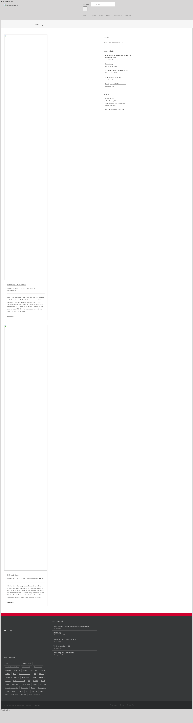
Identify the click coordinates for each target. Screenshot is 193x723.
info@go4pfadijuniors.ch (116, 109)
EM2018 (7, 674)
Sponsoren (43, 684)
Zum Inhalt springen (7, 1)
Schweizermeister (25, 684)
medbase (7, 681)
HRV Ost (16, 677)
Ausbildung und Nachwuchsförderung (116, 71)
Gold (35, 674)
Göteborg (41, 674)
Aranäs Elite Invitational (12, 667)
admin (9, 288)
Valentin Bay (109, 64)
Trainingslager (42, 688)
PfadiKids (35, 681)
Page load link (5, 710)
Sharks (35, 684)
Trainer (33, 688)
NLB (29, 681)
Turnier (7, 691)
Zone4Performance (34, 695)
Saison (7, 684)
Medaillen (42, 677)
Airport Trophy (27, 663)
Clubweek (8, 670)
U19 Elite (43, 691)
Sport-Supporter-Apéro (11, 688)
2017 (7, 663)
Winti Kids (23, 695)
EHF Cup (41, 578)
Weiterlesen (10, 316)
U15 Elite (20, 691)
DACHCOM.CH (36, 705)
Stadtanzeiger (24, 688)
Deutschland (33, 670)
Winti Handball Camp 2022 (113, 77)
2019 (18, 663)
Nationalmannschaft (19, 681)
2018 (13, 663)
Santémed (15, 684)
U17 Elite (34, 691)
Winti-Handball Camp (11, 695)
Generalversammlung (25, 674)
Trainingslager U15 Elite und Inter (115, 84)
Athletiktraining (26, 667)
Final (14, 674)
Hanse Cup (8, 677)
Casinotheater (38, 667)
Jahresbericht (25, 677)
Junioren (13, 290)
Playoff (43, 681)
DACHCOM (17, 670)
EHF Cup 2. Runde (13, 575)
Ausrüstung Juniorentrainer (16, 285)
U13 (13, 691)
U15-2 (27, 691)
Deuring (25, 670)
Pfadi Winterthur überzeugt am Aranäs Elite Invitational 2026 (71, 626)
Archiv (106, 43)
